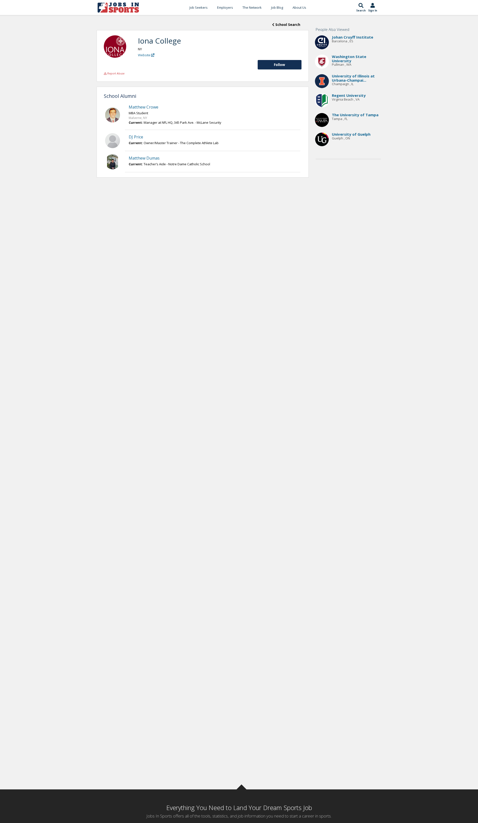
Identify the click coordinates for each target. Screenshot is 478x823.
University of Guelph (351, 134)
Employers (225, 7)
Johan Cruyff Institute (352, 37)
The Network (252, 7)
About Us (299, 7)
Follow (279, 64)
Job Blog (277, 7)
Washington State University (349, 58)
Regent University (349, 95)
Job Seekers (198, 7)
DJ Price (136, 137)
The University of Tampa (355, 115)
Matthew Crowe (143, 107)
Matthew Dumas (144, 158)
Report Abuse (115, 73)
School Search (287, 24)
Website (144, 55)
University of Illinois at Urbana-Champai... (353, 78)
